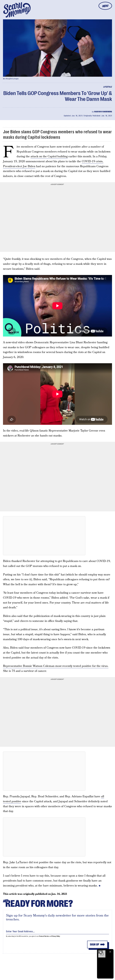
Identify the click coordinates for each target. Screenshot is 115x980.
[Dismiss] (110, 952)
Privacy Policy (56, 936)
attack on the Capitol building (49, 156)
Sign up (94, 944)
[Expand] (100, 952)
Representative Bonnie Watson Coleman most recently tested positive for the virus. (55, 666)
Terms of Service (44, 936)
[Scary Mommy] (17, 10)
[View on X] (44, 536)
